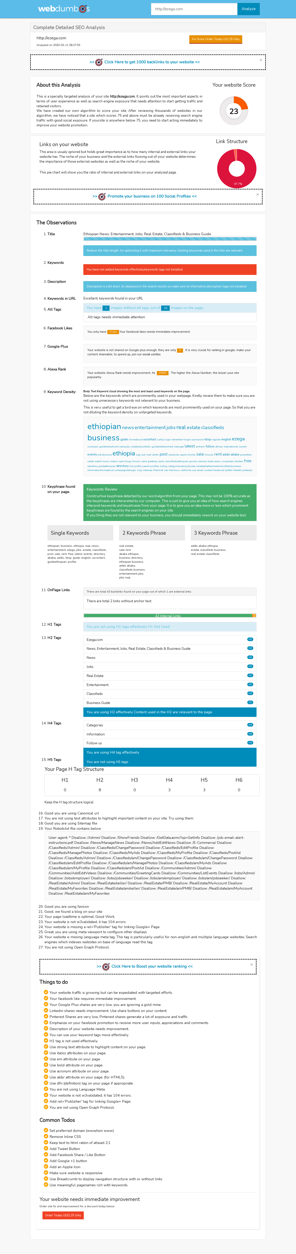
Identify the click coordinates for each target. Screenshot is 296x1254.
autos (217, 461)
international (231, 446)
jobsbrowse (105, 454)
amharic (200, 446)
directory (122, 466)
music (105, 461)
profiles (154, 466)
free (247, 461)
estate (193, 427)
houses (209, 454)
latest (189, 446)
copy (139, 470)
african (219, 446)
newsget (179, 446)
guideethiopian (107, 466)
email (200, 470)
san (166, 470)
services (202, 461)
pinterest (247, 470)
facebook (218, 470)
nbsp (207, 439)
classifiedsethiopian (176, 461)
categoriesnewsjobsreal (182, 466)
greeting (152, 461)
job (144, 454)
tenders (239, 461)
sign (138, 454)
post (163, 454)
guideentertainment (162, 446)
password (198, 439)
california (186, 470)
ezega (238, 439)
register (216, 439)
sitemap (147, 470)
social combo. (152, 354)
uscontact (149, 439)
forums (136, 461)
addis (226, 454)
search (146, 466)
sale (200, 454)
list (131, 466)
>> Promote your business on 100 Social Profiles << (145, 196)
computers (228, 461)
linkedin (237, 470)
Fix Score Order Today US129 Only (216, 39)
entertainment (150, 427)
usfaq (160, 439)
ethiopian (104, 426)
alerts (155, 454)
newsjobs (124, 446)
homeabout (135, 439)
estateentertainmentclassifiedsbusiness (218, 466)
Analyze (249, 8)
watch (98, 461)
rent (218, 454)
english (226, 439)
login (168, 439)
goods (193, 461)
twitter (228, 470)
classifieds (212, 427)
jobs (171, 427)
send (144, 461)
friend (156, 470)
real (181, 427)
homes (192, 454)
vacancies (173, 454)
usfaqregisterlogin (125, 470)
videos (114, 461)
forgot (187, 439)
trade (210, 461)
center (90, 461)
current (242, 446)
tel (161, 470)
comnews (92, 446)
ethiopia (124, 453)
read (121, 461)
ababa (235, 454)
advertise (92, 466)
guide (124, 439)
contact (208, 470)
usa (194, 470)
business (103, 437)
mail (148, 454)
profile (137, 466)
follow (210, 446)
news (128, 427)
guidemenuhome (108, 446)
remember (177, 439)
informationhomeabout (100, 470)
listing (163, 466)
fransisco (174, 470)
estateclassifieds (141, 446)
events (92, 454)
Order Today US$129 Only (63, 1215)
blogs (127, 461)
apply (183, 454)
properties (246, 454)
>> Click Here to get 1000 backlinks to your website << (145, 62)
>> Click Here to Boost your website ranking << (145, 966)
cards (161, 461)
